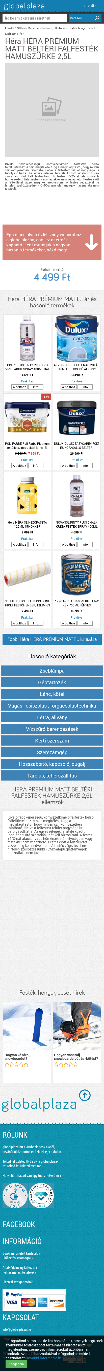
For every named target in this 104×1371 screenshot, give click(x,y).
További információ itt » (45, 1358)
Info (35, 387)
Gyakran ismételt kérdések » (21, 1253)
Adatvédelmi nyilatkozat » (20, 1267)
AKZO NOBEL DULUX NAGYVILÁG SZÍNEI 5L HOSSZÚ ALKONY (76, 367)
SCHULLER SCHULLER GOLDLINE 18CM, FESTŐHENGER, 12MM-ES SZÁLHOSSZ (27, 603)
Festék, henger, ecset (81, 28)
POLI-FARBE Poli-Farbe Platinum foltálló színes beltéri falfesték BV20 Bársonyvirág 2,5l (27, 445)
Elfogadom (16, 1364)
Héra (20, 33)
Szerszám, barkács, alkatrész (47, 28)
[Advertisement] (52, 929)
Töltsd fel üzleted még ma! (24, 1165)
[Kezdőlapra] (23, 10)
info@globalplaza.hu (17, 1329)
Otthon (21, 28)
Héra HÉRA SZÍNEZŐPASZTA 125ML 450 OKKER (27, 524)
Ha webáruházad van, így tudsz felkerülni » (32, 1175)
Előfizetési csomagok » (18, 1257)
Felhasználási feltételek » (20, 1272)
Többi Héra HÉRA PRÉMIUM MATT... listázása (52, 639)
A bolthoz (19, 387)
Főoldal (9, 28)
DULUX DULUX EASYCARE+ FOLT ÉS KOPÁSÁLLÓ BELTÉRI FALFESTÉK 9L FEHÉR (76, 445)
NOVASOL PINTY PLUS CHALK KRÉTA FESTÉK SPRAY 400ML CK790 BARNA (76, 524)
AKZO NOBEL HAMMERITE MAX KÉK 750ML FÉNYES (77, 603)
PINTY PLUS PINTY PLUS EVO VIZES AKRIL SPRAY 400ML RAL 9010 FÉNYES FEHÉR (27, 367)
